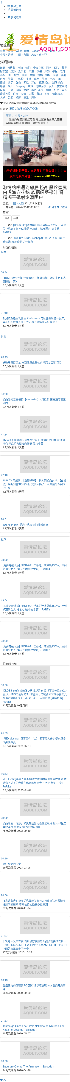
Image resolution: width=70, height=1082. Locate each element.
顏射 (48, 90)
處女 (36, 79)
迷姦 (34, 82)
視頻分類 (15, 6)
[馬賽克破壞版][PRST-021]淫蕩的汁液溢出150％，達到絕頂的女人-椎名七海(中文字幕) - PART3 (35, 607)
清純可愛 (5, 93)
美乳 (63, 75)
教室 (64, 67)
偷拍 (28, 67)
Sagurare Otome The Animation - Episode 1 (29, 1066)
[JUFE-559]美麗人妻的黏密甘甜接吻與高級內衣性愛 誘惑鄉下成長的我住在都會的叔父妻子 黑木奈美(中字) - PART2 (34, 782)
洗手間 (22, 71)
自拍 (20, 67)
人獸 (31, 93)
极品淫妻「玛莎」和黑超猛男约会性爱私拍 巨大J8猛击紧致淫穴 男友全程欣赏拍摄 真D (34, 825)
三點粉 (20, 79)
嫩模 (16, 75)
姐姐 (48, 75)
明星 (47, 93)
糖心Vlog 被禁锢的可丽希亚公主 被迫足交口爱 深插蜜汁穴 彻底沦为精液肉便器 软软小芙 (34, 441)
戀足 (10, 82)
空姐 (30, 86)
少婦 (47, 71)
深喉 (18, 90)
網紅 (24, 75)
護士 (10, 86)
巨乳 (55, 75)
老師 (62, 71)
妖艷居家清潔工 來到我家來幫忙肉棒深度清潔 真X (32, 362)
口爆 (10, 90)
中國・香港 (6, 54)
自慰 (2, 90)
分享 (54, 207)
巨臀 (2, 79)
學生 (54, 71)
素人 (64, 90)
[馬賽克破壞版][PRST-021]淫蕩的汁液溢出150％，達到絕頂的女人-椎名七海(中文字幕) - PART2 (35, 648)
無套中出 (62, 86)
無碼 (2, 67)
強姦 (18, 82)
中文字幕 (38, 67)
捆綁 (2, 82)
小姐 (2, 75)
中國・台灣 (22, 54)
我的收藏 (15, 17)
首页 (8, 115)
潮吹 (26, 90)
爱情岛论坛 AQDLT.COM (23, 108)
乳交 (40, 90)
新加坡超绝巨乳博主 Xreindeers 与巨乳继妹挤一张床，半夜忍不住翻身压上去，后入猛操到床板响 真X (35, 320)
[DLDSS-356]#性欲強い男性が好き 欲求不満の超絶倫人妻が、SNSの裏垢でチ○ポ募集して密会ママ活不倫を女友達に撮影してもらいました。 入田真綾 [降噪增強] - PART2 (35, 696)
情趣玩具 (57, 93)
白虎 (15, 93)
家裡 (39, 71)
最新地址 (15, 10)
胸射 (34, 97)
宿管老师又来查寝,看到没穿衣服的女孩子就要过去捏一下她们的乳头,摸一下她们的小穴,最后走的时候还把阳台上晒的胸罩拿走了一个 (35, 944)
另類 (10, 97)
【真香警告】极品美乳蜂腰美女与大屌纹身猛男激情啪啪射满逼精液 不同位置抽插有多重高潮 (34, 902)
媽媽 (40, 75)
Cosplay (20, 86)
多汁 (28, 79)
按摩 (18, 97)
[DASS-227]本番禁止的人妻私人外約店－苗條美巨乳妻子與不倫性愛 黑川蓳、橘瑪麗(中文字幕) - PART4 (34, 228)
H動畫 (11, 67)
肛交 (56, 90)
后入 (51, 86)
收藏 (63, 207)
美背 (10, 79)
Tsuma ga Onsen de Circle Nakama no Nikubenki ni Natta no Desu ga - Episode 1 (33, 1027)
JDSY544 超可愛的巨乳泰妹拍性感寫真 (25, 524)
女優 (23, 93)
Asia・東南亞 (39, 54)
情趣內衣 (41, 86)
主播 (32, 75)
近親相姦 (44, 82)
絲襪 (2, 86)
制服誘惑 (57, 82)
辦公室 (4, 71)
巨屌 (52, 79)
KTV (56, 67)
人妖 (2, 97)
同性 (26, 82)
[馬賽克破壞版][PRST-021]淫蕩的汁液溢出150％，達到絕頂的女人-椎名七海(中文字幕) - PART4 (35, 567)
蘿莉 (39, 93)
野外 (13, 71)
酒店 (49, 67)
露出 (26, 97)
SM (59, 79)
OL (9, 75)
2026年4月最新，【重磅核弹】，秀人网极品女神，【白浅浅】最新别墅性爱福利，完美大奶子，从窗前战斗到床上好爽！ (34, 484)
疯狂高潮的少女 (12, 864)
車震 (31, 71)
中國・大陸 (21, 115)
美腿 (44, 79)
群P (33, 90)
